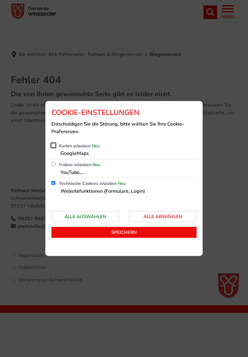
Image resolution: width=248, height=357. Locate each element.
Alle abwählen (162, 217)
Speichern (124, 232)
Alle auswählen (85, 217)
